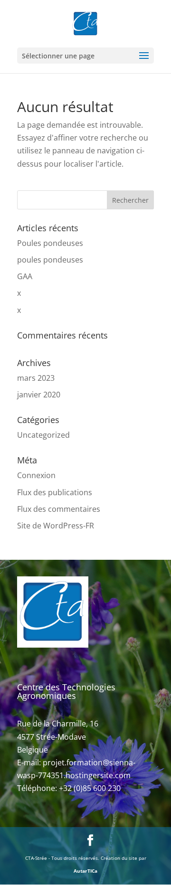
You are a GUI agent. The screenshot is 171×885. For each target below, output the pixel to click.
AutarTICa (85, 870)
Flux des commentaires (58, 509)
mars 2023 (36, 378)
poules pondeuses (50, 259)
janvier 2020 (38, 394)
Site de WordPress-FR (55, 525)
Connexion (36, 475)
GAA (24, 276)
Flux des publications (54, 492)
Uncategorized (43, 435)
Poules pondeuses (50, 243)
